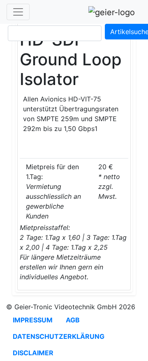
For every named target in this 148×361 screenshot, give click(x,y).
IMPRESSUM (33, 320)
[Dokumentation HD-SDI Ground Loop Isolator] (127, 151)
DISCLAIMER (33, 353)
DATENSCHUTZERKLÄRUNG (58, 336)
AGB (73, 320)
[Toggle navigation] (18, 12)
